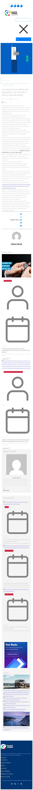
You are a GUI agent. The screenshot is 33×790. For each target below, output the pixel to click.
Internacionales (6, 80)
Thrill (11, 550)
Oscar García (7, 99)
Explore (7, 550)
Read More (6, 359)
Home (4, 77)
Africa (6, 507)
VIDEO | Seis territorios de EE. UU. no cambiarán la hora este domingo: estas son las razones (16, 350)
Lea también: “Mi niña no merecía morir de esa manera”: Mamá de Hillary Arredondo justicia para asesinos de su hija (16, 186)
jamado (3, 314)
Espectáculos (7, 372)
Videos (20, 372)
